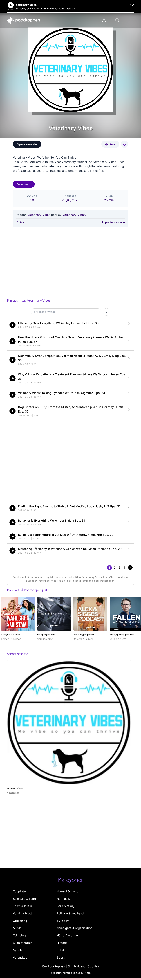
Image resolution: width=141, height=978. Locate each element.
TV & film (63, 921)
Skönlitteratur (22, 943)
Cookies (93, 966)
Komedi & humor (68, 891)
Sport (61, 957)
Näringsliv (63, 898)
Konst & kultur (22, 906)
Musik (17, 928)
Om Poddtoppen (53, 966)
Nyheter (18, 950)
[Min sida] (104, 20)
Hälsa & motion (67, 935)
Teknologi (19, 935)
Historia (62, 943)
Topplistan (20, 891)
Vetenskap (23, 184)
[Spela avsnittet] (12, 324)
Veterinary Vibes (38, 215)
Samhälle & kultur (25, 898)
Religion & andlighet (70, 913)
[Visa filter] (106, 312)
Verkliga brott (22, 913)
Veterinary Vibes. (74, 215)
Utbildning (20, 921)
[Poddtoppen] (23, 20)
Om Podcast (76, 966)
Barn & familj (65, 906)
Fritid (60, 950)
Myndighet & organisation (74, 928)
